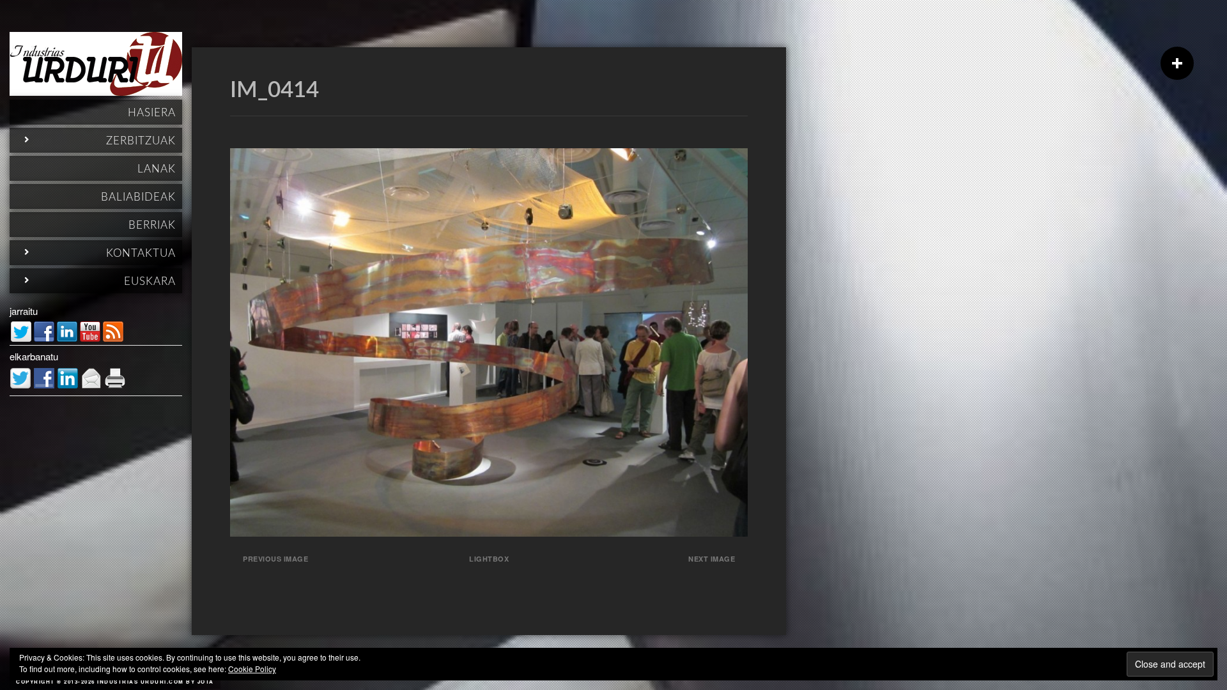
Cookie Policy (252, 668)
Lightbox (489, 559)
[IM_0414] (489, 532)
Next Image (711, 559)
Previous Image (275, 559)
